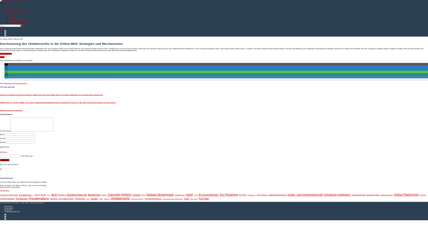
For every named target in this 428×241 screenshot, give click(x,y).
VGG (186, 198)
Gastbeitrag (251, 195)
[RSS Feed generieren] (216, 33)
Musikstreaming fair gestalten (11, 110)
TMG (101, 199)
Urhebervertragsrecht (137, 199)
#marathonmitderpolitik (17, 13)
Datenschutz (8, 208)
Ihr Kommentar (5, 131)
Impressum (8, 206)
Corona (136, 194)
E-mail (2, 138)
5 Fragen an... (26, 195)
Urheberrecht (120, 198)
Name (2, 134)
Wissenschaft (194, 199)
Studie (2, 57)
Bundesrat (62, 195)
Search (2, 28)
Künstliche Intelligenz (337, 194)
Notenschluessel (387, 195)
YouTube (204, 198)
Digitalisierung (180, 195)
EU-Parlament (229, 194)
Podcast (423, 195)
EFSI (196, 195)
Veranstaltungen (14, 9)
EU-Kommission (209, 194)
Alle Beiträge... (5, 190)
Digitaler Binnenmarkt (14, 83)
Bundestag (94, 194)
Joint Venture (261, 195)
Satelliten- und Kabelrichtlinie (62, 199)
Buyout (104, 195)
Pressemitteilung (6, 54)
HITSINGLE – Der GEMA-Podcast (21, 11)
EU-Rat (242, 195)
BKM (54, 194)
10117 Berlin (40, 195)
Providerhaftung (39, 198)
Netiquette (8, 210)
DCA (143, 195)
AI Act (48, 195)
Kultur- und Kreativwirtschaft (305, 194)
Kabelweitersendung (277, 195)
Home (6, 6)
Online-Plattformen (406, 194)
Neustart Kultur (373, 195)
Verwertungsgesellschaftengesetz (173, 199)
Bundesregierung (77, 194)
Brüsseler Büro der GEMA (18, 22)
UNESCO (107, 199)
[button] (6, 64)
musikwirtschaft (358, 195)
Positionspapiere (7, 199)
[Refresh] (3, 152)
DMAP (189, 194)
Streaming (80, 198)
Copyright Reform (119, 194)
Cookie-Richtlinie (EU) (12, 211)
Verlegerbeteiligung (153, 199)
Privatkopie (22, 198)
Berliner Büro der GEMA (17, 20)
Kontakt (11, 17)
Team (11, 18)
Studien (24, 83)
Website (3, 142)
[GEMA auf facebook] (216, 31)
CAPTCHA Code (27, 156)
